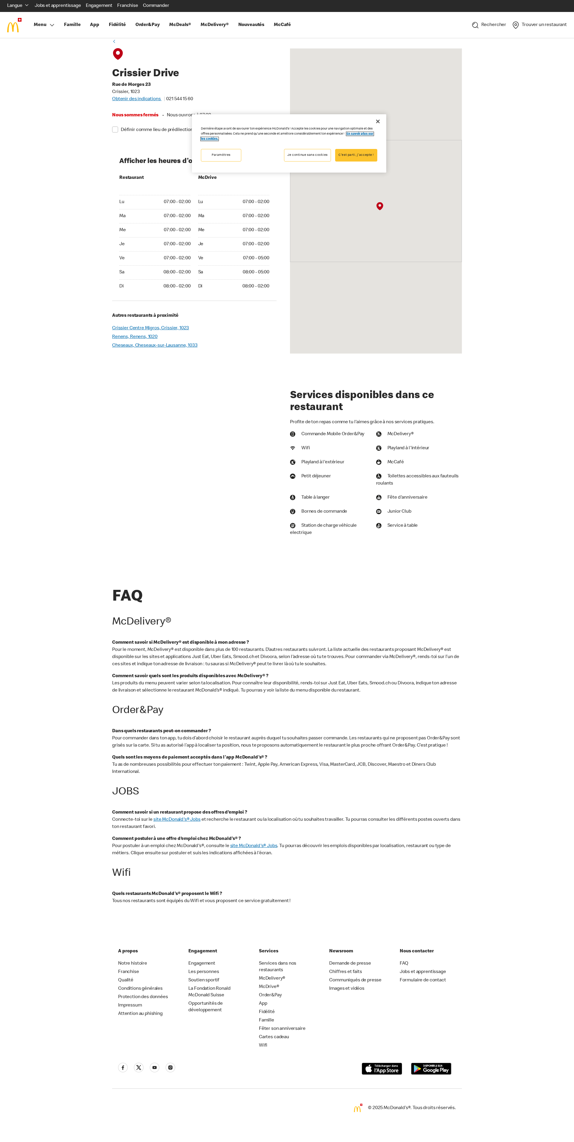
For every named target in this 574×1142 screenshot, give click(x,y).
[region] (289, 143)
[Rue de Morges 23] (379, 206)
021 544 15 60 (179, 99)
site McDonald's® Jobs (177, 819)
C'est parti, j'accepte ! (356, 155)
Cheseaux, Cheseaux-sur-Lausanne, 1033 (154, 345)
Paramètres (221, 155)
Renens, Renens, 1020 (135, 337)
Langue (14, 6)
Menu (40, 25)
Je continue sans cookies (307, 155)
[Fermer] (377, 121)
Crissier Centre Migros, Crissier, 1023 (150, 328)
